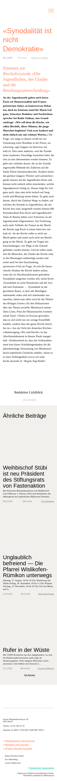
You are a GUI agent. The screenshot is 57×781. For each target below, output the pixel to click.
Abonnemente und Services (20, 741)
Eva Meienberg (47, 501)
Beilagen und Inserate (17, 744)
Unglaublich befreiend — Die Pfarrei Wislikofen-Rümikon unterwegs (27, 566)
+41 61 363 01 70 (17, 726)
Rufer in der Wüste (26, 650)
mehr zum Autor (29, 400)
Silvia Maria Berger (46, 594)
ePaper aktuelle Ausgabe (18, 748)
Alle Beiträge (29, 675)
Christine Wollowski (46, 668)
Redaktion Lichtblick (39, 58)
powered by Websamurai (43, 775)
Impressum (22, 773)
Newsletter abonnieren (42, 768)
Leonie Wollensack (13, 763)
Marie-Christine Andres (14, 756)
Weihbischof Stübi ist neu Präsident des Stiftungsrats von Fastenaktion (25, 477)
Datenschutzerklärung (37, 773)
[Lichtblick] (9, 13)
